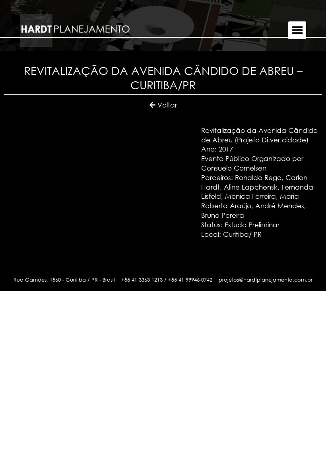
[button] (297, 30)
